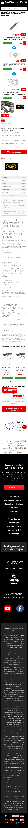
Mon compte (14, 496)
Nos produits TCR (14, 526)
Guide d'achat (14, 519)
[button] (24, 427)
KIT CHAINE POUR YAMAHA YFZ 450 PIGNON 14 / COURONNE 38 (7, 368)
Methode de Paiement (13, 500)
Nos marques (14, 522)
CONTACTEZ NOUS (14, 487)
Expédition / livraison (14, 504)
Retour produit (14, 507)
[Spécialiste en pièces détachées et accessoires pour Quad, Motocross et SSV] (9, 3)
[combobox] (14, 8)
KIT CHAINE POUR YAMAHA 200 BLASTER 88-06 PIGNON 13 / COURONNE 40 (21, 368)
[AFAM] (20, 107)
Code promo (14, 511)
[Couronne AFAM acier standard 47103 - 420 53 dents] (14, 82)
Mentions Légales (16, 549)
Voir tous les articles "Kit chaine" (14, 386)
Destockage (14, 533)
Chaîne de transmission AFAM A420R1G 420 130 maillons (14, 39)
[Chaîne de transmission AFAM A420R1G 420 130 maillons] (14, 26)
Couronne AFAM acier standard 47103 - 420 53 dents (14, 93)
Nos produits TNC (14, 530)
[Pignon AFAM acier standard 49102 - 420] (14, 55)
